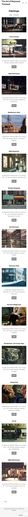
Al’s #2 (14, 421)
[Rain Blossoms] (14, 238)
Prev (5, 501)
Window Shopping (14, 188)
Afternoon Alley (14, 266)
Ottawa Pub (14, 382)
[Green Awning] (14, 48)
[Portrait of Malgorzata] (14, 316)
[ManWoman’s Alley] (14, 124)
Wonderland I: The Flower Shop (14, 343)
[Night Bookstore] (14, 163)
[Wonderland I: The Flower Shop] (14, 355)
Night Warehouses (14, 460)
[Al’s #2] (14, 433)
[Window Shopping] (14, 200)
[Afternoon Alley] (14, 277)
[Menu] (23, 3)
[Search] (25, 2)
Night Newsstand (14, 73)
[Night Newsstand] (14, 85)
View (15, 67)
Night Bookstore (14, 151)
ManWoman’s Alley (14, 112)
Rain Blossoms (14, 227)
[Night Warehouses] (14, 471)
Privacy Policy (22, 515)
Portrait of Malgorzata (14, 304)
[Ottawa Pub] (14, 394)
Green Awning (14, 36)
